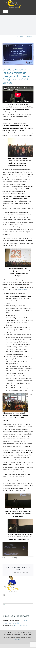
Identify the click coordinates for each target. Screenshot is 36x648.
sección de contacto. (21, 625)
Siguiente (29, 37)
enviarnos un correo (10, 623)
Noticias (19, 557)
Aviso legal (18, 639)
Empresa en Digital (20, 634)
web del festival (23, 289)
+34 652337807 (24, 620)
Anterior (21, 37)
